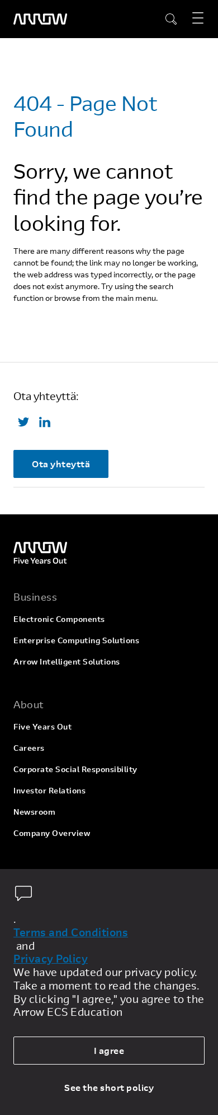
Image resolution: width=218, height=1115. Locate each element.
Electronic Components (59, 619)
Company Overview (51, 833)
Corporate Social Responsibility (75, 769)
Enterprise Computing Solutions (76, 640)
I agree (109, 1050)
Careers (29, 747)
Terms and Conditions (70, 932)
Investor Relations (49, 790)
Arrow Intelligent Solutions (66, 661)
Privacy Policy (50, 958)
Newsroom (34, 811)
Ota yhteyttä (61, 464)
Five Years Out (42, 726)
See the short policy (109, 1087)
